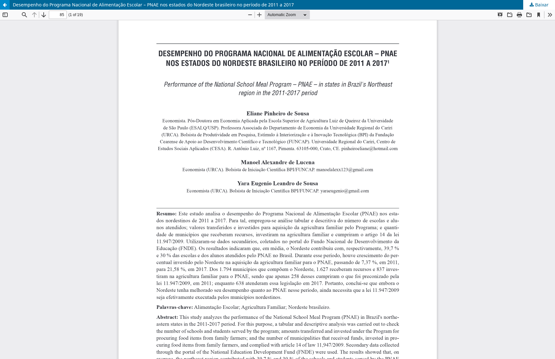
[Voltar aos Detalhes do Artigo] (5, 5)
